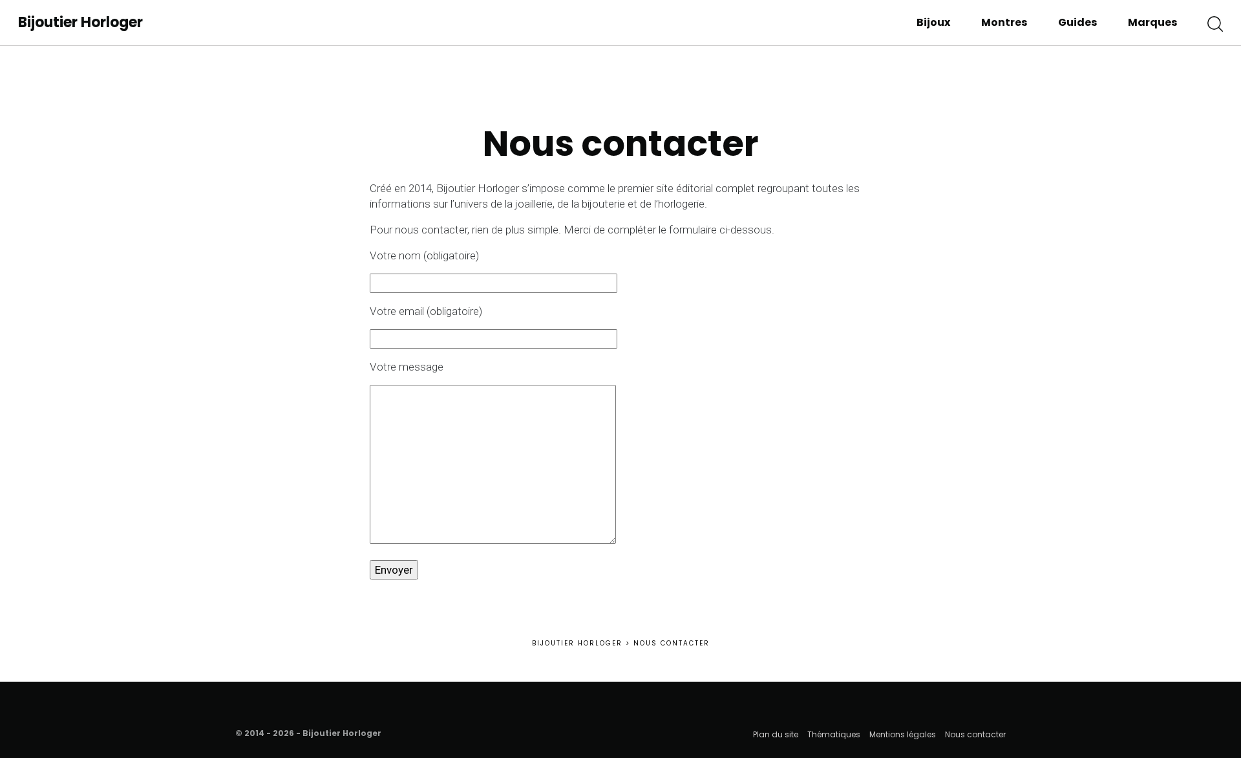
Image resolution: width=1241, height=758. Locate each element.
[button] (1215, 22)
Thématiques (833, 734)
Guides (1077, 22)
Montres (1004, 22)
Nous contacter (975, 734)
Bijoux (933, 22)
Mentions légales (902, 734)
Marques (1152, 22)
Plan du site (775, 734)
